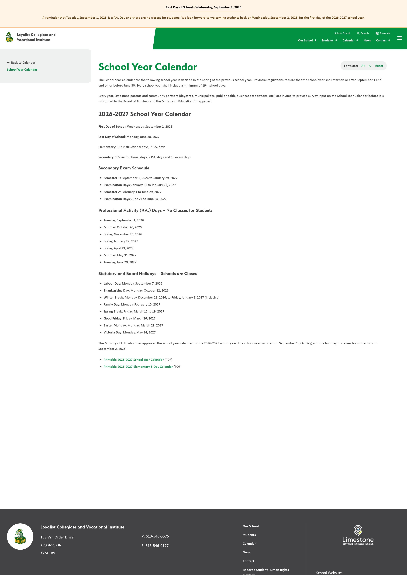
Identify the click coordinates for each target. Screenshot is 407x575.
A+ (363, 65)
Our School (251, 526)
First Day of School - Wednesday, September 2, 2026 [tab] (203, 7)
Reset (379, 65)
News (367, 40)
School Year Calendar (22, 69)
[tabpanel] (203, 17)
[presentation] (399, 37)
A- (370, 65)
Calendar (249, 543)
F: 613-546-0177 (155, 545)
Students (249, 534)
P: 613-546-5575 (155, 536)
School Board (342, 33)
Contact (248, 560)
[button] (363, 33)
